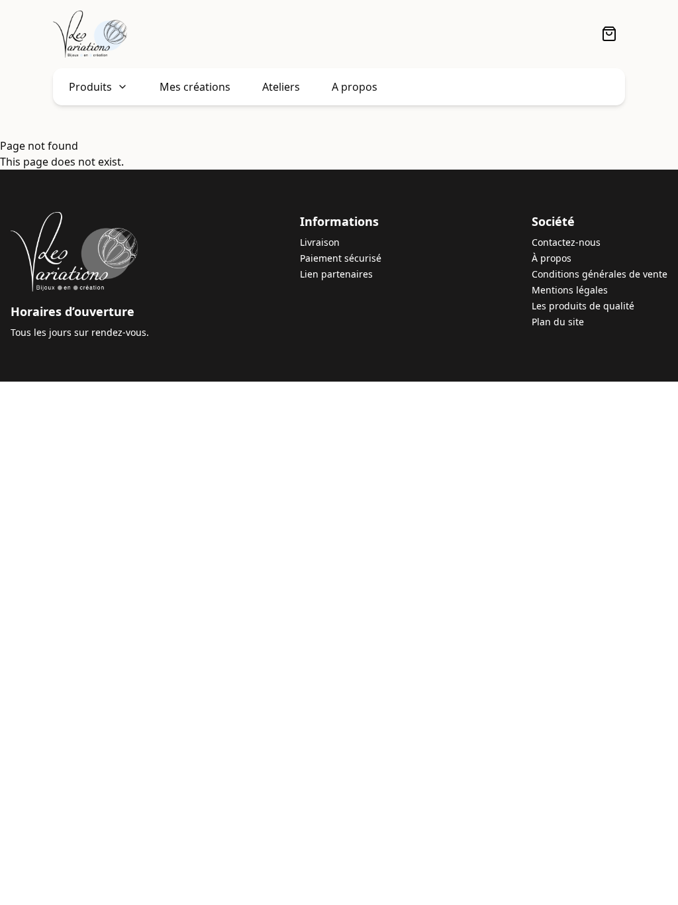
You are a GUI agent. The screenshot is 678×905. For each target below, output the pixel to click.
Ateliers (281, 87)
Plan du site (558, 321)
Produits (90, 87)
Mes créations (195, 87)
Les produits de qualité (583, 305)
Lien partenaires (336, 274)
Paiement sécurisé (340, 258)
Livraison (320, 242)
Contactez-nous (566, 242)
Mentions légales (570, 290)
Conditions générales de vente (599, 274)
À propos (551, 258)
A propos (354, 87)
